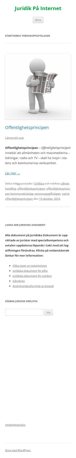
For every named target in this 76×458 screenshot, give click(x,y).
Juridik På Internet (38, 8)
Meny (38, 19)
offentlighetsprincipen (31, 188)
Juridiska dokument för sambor (32, 276)
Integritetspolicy (15, 425)
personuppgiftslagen (48, 194)
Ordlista (39, 183)
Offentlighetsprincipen (27, 127)
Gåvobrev (19, 281)
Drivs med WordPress (18, 450)
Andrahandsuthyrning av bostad (33, 286)
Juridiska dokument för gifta (30, 271)
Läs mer (12, 173)
